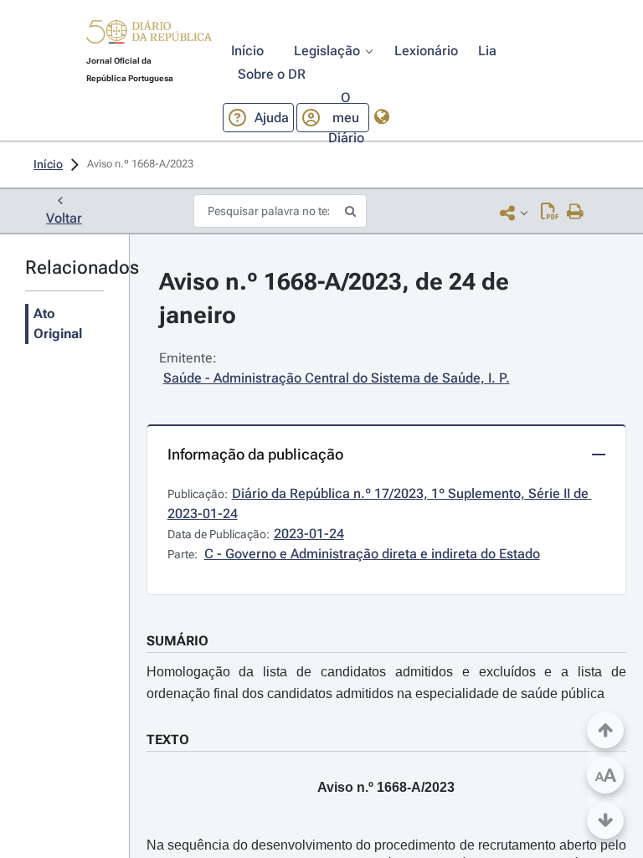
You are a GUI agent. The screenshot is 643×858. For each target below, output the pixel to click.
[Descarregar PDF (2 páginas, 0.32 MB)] (549, 212)
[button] (149, 34)
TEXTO (168, 740)
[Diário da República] (149, 35)
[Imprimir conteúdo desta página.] (575, 212)
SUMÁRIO (177, 641)
